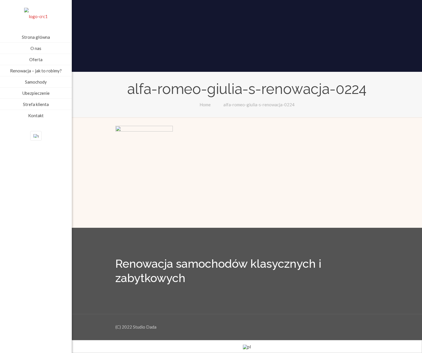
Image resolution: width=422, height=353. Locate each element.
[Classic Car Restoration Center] (36, 15)
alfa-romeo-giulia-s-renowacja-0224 (259, 104)
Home (205, 104)
